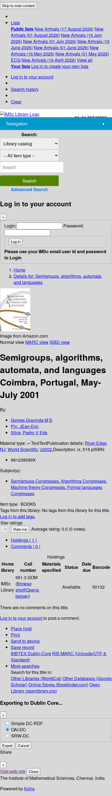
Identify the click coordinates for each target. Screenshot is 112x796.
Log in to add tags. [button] (17, 516)
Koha (29, 788)
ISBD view (59, 342)
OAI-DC (18, 729)
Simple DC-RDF (27, 723)
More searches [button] (25, 666)
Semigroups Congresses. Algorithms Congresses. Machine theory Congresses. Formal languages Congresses (59, 487)
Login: (10, 226)
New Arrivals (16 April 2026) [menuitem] (48, 60)
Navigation (55, 123)
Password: (73, 226)
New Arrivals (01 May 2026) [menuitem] (82, 54)
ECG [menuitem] (15, 60)
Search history (25, 89)
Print (15, 635)
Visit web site (13, 771)
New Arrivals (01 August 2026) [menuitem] (57, 32)
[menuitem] (22, 29)
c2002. (46, 449)
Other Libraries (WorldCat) (36, 678)
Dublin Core (39, 653)
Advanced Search (29, 189)
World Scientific (23, 449)
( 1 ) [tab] (24, 540)
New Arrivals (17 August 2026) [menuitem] (64, 29)
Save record (22, 647)
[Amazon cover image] (15, 330)
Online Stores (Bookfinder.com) (58, 684)
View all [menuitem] (84, 60)
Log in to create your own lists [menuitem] (59, 66)
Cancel (23, 745)
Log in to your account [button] (21, 618)
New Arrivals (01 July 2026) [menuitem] (49, 41)
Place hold (21, 628)
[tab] (25, 546)
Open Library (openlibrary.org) (55, 687)
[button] (15, 22)
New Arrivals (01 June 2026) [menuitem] (61, 47)
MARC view (36, 342)
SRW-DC (20, 736)
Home (19, 270)
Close (33, 771)
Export (7, 745)
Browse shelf (27, 589)
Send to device (25, 641)
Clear (16, 102)
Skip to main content (18, 5)
